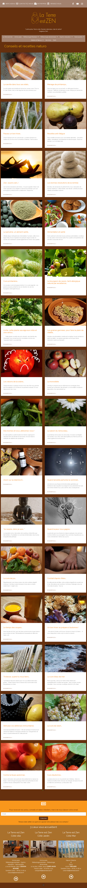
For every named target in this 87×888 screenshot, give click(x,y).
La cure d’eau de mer (56, 677)
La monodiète (53, 382)
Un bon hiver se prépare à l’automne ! (63, 627)
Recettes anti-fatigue (56, 134)
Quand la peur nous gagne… (58, 529)
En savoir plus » (7, 94)
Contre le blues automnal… (14, 775)
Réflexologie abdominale (48, 37)
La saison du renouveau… (57, 431)
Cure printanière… (10, 281)
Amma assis (18, 37)
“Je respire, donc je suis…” (13, 529)
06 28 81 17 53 (48, 868)
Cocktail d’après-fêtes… (56, 578)
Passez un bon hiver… (12, 134)
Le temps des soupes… (12, 627)
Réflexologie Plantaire (30, 37)
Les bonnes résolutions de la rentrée (62, 183)
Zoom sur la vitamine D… (13, 480)
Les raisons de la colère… (13, 382)
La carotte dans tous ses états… (16, 84)
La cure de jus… (9, 578)
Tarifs (54, 40)
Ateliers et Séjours (36, 40)
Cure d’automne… (54, 775)
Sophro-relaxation (65, 37)
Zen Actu (48, 40)
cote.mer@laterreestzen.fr (71, 870)
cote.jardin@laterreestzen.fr (43, 870)
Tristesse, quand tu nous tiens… (16, 677)
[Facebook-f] (73, 4)
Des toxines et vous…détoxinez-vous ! (18, 431)
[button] (43, 884)
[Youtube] (77, 4)
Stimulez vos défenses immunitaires (18, 726)
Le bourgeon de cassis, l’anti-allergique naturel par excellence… (63, 282)
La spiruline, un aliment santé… (16, 232)
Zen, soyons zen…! (10, 183)
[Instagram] (82, 4)
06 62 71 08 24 (21, 870)
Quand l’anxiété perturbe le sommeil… (63, 480)
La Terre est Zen (7, 37)
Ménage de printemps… (57, 84)
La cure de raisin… (54, 726)
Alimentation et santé (56, 232)
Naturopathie (78, 37)
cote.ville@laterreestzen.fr (16, 872)
